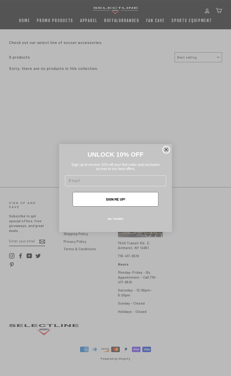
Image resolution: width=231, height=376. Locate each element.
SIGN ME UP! (115, 199)
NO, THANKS (115, 218)
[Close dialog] (166, 149)
